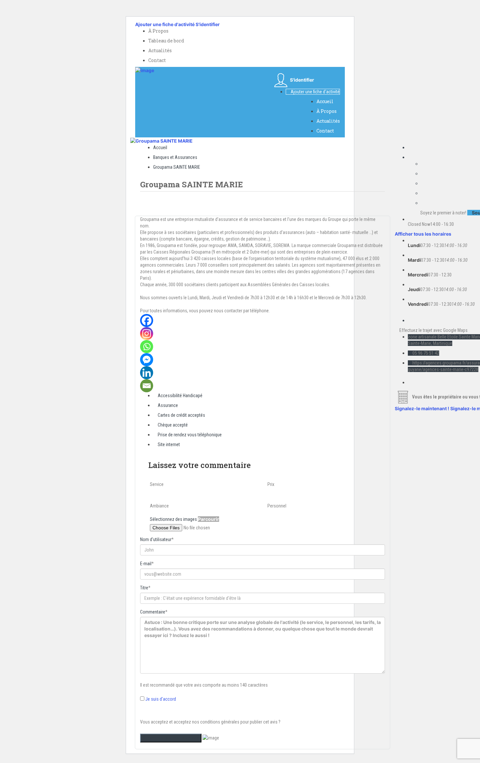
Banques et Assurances (175, 157)
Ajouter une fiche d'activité (165, 24)
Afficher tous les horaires (423, 234)
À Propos (158, 31)
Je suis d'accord (160, 699)
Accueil (324, 101)
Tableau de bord (166, 41)
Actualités (160, 50)
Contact (157, 60)
